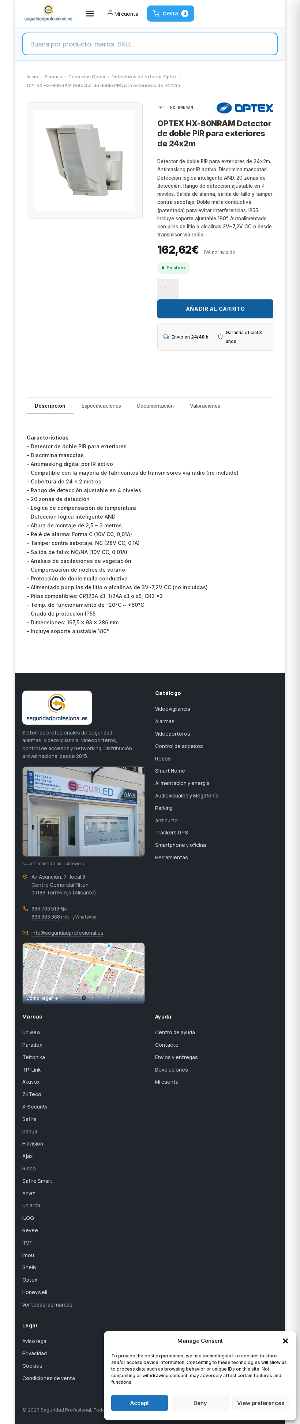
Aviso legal (35, 1341)
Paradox (32, 1045)
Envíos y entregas (176, 1057)
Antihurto (166, 820)
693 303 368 (45, 916)
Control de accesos (179, 746)
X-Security (35, 1106)
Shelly (29, 1267)
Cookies (32, 1366)
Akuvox (31, 1082)
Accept (139, 1402)
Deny (200, 1402)
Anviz (28, 1193)
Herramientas (171, 857)
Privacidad (34, 1353)
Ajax (27, 1156)
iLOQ (28, 1218)
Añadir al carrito (215, 309)
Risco (29, 1168)
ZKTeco (31, 1094)
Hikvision (32, 1143)
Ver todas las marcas (47, 1304)
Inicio (32, 76)
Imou (28, 1255)
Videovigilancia (172, 709)
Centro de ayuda (175, 1032)
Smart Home (170, 770)
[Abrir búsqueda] (150, 44)
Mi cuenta (167, 1082)
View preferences (260, 1402)
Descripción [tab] (50, 406)
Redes (163, 758)
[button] (285, 1341)
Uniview (31, 1032)
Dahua (29, 1131)
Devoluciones (171, 1069)
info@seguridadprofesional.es (67, 933)
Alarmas (53, 76)
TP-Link (31, 1069)
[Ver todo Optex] (245, 107)
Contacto (167, 1045)
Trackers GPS (171, 832)
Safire (29, 1119)
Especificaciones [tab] (101, 406)
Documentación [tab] (155, 406)
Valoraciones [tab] (205, 406)
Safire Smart (37, 1181)
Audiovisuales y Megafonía (186, 795)
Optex (29, 1280)
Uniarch (31, 1205)
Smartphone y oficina (180, 845)
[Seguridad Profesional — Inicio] (47, 13)
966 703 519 (45, 908)
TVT (27, 1243)
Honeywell (34, 1292)
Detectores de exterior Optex (144, 76)
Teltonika (33, 1057)
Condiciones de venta (48, 1378)
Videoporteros (172, 733)
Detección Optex (86, 76)
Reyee (30, 1230)
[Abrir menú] (90, 13)
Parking (164, 808)
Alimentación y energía (182, 783)
